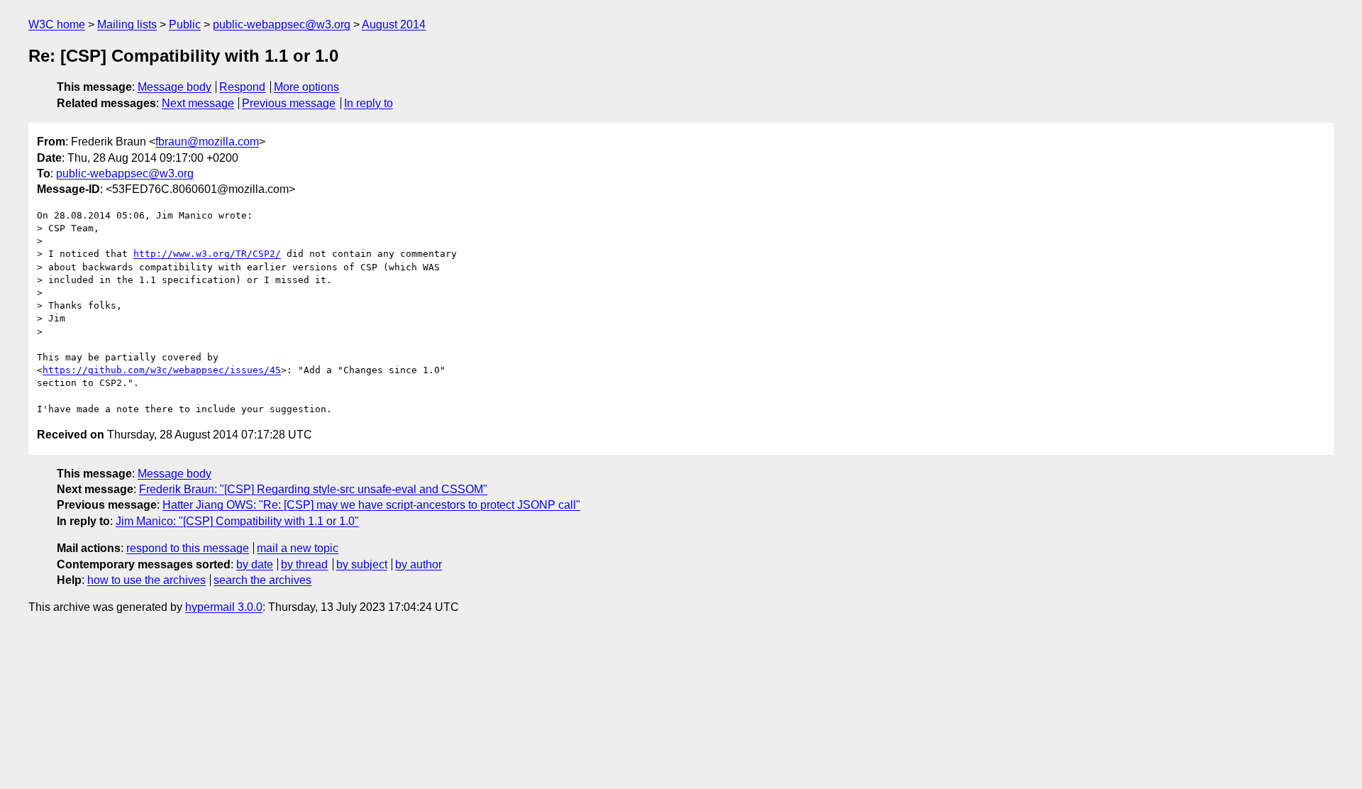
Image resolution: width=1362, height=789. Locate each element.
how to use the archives (146, 580)
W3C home (56, 24)
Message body (174, 87)
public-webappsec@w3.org (281, 24)
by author (418, 564)
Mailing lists (127, 24)
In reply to (368, 103)
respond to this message (187, 548)
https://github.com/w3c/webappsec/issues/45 (162, 370)
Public (185, 24)
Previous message (289, 103)
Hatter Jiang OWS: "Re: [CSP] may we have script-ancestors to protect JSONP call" (371, 505)
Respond (242, 87)
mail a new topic (297, 548)
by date (254, 564)
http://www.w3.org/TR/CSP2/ (207, 253)
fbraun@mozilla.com (207, 142)
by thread (304, 564)
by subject (361, 564)
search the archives (262, 580)
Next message (198, 103)
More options (306, 87)
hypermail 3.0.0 (223, 607)
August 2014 (394, 24)
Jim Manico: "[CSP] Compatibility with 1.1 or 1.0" (237, 521)
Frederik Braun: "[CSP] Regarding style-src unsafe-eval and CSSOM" (313, 489)
